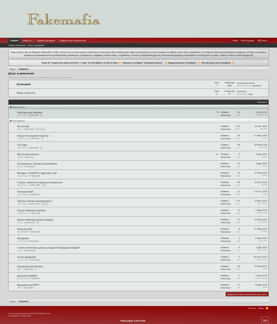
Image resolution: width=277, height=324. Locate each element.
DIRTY (19, 269)
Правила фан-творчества (72, 40)
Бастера (264, 128)
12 (238, 191)
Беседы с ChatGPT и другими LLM (37, 173)
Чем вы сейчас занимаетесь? (34, 201)
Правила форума (46, 40)
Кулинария (24, 84)
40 (238, 182)
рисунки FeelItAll (27, 275)
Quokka (264, 156)
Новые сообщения (16, 45)
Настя (264, 166)
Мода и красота (26, 92)
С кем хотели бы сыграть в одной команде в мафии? (48, 247)
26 (44, 129)
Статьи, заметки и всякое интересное (40, 182)
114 (238, 200)
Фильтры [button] (261, 102)
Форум (14, 40)
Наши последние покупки (33, 135)
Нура (250, 94)
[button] (33, 40)
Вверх (261, 308)
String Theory (262, 212)
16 (238, 163)
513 (238, 126)
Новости (27, 40)
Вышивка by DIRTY (28, 285)
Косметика (241, 91)
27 (238, 219)
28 (238, 266)
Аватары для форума (29, 112)
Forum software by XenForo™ (29, 313)
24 (238, 112)
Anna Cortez (22, 148)
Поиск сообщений (36, 45)
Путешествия (25, 191)
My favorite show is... (29, 154)
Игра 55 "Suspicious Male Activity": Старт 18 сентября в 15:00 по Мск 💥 (82, 62)
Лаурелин (256, 85)
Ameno (264, 138)
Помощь (252, 308)
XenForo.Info (26, 316)
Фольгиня (263, 147)
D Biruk (264, 185)
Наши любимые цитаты (31, 210)
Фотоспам (23, 126)
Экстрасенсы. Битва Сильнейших (37, 163)
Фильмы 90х (24, 229)
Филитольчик (23, 278)
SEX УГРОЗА (262, 203)
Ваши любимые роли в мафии (35, 219)
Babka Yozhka (261, 115)
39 (238, 135)
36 (238, 144)
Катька (20, 166)
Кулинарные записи (246, 83)
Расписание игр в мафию (216, 62)
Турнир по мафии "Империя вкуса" (142, 62)
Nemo (19, 129)
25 (40, 129)
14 (238, 172)
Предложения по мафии (182, 62)
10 (238, 210)
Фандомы (23, 238)
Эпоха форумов (26, 257)
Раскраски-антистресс (30, 266)
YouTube (22, 145)
